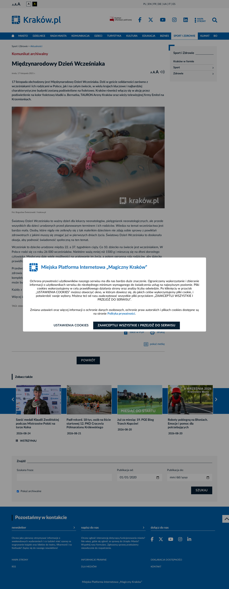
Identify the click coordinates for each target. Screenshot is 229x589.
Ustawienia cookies (71, 325)
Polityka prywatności (121, 313)
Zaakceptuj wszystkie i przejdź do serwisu (136, 325)
